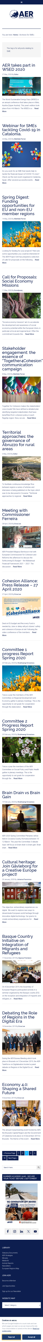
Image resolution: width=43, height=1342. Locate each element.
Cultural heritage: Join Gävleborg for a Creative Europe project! (20, 868)
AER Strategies (7, 1255)
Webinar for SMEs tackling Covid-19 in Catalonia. (21, 129)
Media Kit (5, 1261)
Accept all (31, 1337)
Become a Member (9, 1281)
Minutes (5, 1258)
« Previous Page (9, 1153)
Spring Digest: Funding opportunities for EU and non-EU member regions (18, 205)
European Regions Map (10, 1268)
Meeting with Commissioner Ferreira (16, 514)
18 (4, 1158)
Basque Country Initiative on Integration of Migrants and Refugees (17, 944)
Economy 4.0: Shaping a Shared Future (19, 1088)
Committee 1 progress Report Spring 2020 (17, 653)
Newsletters (6, 1266)
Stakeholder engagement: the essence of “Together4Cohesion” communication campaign (22, 358)
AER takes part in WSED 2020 (18, 67)
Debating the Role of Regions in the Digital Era (19, 1017)
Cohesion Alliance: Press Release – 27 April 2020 (20, 584)
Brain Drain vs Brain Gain (21, 794)
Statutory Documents (10, 1253)
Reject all (11, 1337)
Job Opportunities (8, 1286)
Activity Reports (7, 1263)
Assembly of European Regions (21, 14)
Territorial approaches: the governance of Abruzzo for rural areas (18, 440)
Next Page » (12, 1158)
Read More (29, 334)
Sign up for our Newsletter (11, 1291)
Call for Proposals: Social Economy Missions (19, 281)
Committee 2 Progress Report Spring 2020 (17, 725)
